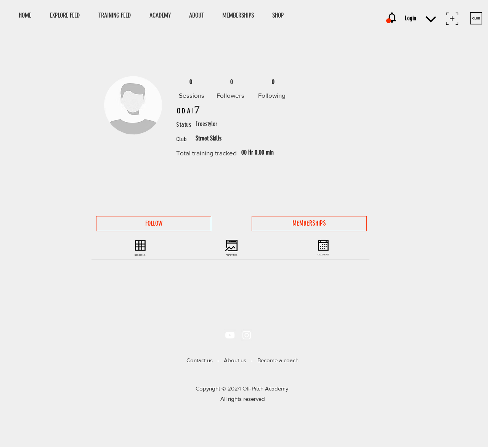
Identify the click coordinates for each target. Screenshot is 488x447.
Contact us (199, 360)
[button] (281, 15)
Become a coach (278, 360)
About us (235, 360)
